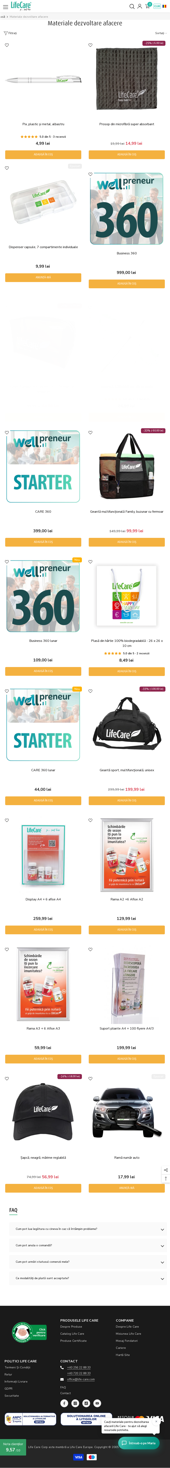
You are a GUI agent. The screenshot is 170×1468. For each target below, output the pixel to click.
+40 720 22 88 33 (79, 1373)
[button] (164, 6)
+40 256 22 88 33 (79, 1367)
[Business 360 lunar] (43, 596)
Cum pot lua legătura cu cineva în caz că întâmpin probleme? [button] (56, 1229)
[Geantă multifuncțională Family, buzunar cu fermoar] (127, 467)
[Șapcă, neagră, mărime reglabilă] (43, 1113)
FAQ (63, 1387)
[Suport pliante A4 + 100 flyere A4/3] (127, 983)
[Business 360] (127, 208)
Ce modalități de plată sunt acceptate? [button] (42, 1278)
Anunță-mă (43, 277)
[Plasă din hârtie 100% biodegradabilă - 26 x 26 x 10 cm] (127, 596)
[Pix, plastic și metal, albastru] (43, 79)
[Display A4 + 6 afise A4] (43, 854)
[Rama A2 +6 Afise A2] (127, 854)
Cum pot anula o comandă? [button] (34, 1245)
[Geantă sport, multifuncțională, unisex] (127, 725)
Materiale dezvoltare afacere (29, 17)
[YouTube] (97, 1403)
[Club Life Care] (157, 6)
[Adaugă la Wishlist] (7, 45)
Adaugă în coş (43, 154)
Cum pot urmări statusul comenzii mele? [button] (42, 1262)
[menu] (5, 7)
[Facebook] (64, 1403)
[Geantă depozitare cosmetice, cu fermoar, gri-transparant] (43, 342)
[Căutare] (132, 6)
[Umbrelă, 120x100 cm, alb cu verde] (127, 342)
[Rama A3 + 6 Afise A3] (43, 983)
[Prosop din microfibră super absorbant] (127, 79)
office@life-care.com (81, 1379)
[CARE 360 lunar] (43, 725)
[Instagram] (75, 1403)
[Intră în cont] (139, 6)
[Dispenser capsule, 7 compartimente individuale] (43, 202)
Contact (65, 1393)
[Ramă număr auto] (127, 1113)
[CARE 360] (43, 467)
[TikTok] (86, 1403)
